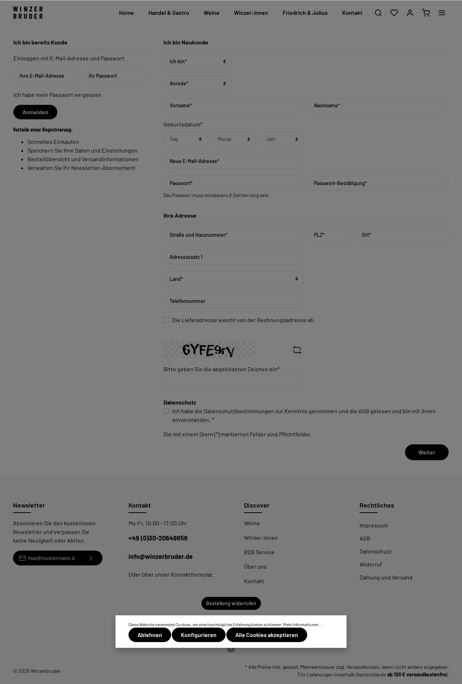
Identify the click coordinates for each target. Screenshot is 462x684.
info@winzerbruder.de (160, 556)
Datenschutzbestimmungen (239, 410)
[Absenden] (91, 558)
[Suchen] (378, 12)
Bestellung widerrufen (231, 603)
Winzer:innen (261, 537)
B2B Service (259, 551)
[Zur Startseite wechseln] (28, 13)
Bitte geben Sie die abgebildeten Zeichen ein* (221, 368)
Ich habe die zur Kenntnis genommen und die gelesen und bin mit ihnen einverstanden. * (304, 415)
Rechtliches (376, 505)
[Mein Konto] (410, 12)
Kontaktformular (192, 574)
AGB (363, 410)
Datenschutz (375, 551)
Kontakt (254, 580)
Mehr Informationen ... (302, 624)
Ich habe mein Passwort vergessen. (58, 94)
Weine (252, 523)
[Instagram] (231, 650)
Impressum (373, 525)
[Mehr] (442, 12)
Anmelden (35, 111)
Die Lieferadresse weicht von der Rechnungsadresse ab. (243, 319)
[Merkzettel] (394, 12)
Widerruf (370, 564)
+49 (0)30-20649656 (158, 538)
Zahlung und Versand (386, 577)
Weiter (426, 452)
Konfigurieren (199, 634)
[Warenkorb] (426, 12)
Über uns (255, 566)
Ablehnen (150, 634)
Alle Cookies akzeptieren (266, 634)
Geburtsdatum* (183, 124)
